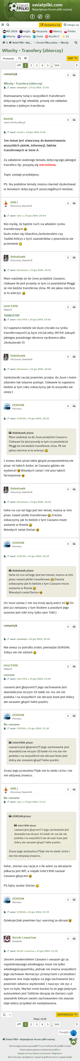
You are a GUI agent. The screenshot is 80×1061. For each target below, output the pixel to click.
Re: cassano (11, 724)
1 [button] (25, 65)
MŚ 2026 (11, 31)
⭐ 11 (65, 36)
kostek (8, 119)
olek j (14, 202)
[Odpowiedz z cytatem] (74, 75)
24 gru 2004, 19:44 (35, 215)
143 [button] (56, 65)
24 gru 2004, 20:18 (38, 556)
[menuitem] (8, 24)
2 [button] (31, 65)
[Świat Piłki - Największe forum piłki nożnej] (20, 8)
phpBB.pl (55, 1049)
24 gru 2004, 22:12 (35, 802)
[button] (19, 65)
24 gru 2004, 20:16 (40, 502)
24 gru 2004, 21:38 (38, 728)
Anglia (26, 31)
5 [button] (48, 65)
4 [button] (42, 65)
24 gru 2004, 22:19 (38, 912)
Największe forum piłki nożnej (52, 9)
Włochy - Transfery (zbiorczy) (32, 50)
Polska (71, 31)
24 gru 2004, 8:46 (36, 132)
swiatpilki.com (47, 4)
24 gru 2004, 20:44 (39, 639)
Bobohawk (17, 257)
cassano (9, 675)
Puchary (26, 36)
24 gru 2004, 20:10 (38, 418)
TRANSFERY (12, 315)
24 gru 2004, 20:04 (40, 369)
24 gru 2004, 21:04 (40, 679)
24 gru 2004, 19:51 (40, 270)
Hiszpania (41, 31)
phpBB (34, 1046)
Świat (39, 36)
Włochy (10, 36)
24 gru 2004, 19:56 (40, 319)
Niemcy (57, 31)
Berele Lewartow (24, 937)
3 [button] (37, 65)
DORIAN (18, 405)
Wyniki (53, 36)
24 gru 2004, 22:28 (47, 951)
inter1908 (11, 306)
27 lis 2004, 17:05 (39, 87)
